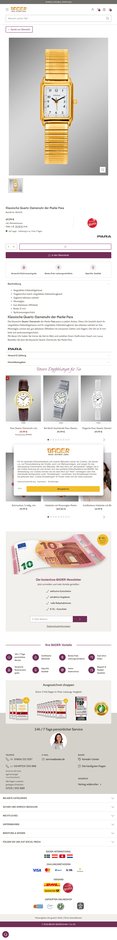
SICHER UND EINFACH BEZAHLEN (20, 807)
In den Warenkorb (60, 255)
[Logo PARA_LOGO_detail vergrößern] (104, 236)
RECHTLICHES (10, 815)
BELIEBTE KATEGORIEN (15, 798)
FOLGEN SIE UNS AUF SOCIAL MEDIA (22, 841)
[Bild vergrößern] (103, 170)
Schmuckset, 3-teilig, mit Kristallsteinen (23, 505)
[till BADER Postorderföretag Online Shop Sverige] (47, 856)
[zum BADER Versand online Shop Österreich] (55, 856)
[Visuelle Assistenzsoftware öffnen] (79, 905)
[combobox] (58, 18)
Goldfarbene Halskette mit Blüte (98, 505)
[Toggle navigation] (7, 9)
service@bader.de (55, 759)
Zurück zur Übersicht (20, 29)
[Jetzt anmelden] (80, 619)
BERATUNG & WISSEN (14, 833)
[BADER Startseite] (19, 9)
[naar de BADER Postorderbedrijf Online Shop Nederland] (70, 856)
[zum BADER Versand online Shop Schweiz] (62, 856)
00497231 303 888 (25, 766)
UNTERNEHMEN (11, 824)
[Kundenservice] (5, 934)
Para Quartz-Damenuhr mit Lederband (23, 428)
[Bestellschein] (104, 9)
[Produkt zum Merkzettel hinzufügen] (65, 247)
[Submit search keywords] (107, 18)
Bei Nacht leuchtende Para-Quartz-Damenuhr (61, 428)
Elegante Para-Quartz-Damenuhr (98, 428)
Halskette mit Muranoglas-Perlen (61, 505)
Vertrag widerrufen (88, 784)
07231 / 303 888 (15, 788)
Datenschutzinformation (58, 626)
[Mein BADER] (92, 9)
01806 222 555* (23, 759)
